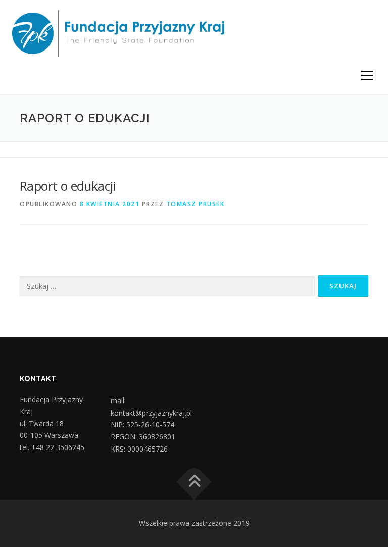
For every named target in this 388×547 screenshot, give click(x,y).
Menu (367, 75)
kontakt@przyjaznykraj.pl (151, 413)
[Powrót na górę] (194, 482)
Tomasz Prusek (195, 204)
